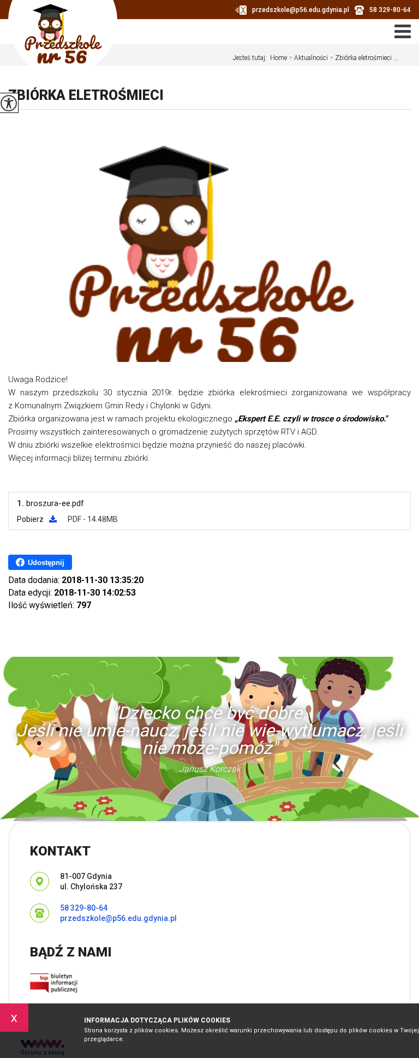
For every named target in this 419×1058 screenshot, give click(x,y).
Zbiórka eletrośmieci (86, 95)
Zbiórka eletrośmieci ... (364, 58)
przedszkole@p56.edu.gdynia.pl (300, 10)
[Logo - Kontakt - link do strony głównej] (62, 38)
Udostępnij (46, 562)
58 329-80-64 (390, 10)
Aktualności (308, 58)
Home (278, 58)
